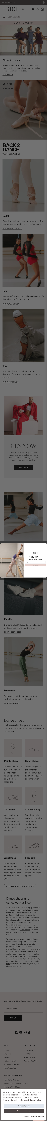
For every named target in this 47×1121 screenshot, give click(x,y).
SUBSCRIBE (35, 565)
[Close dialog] (46, 544)
